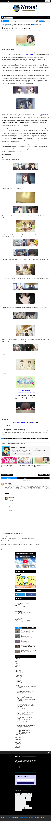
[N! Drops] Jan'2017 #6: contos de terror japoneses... (25, 706)
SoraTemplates (9, 817)
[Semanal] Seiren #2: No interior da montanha (24, 711)
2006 (17, 747)
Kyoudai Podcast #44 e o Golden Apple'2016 (24, 693)
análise (6, 24)
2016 (17, 734)
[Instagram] (16, 767)
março (18, 682)
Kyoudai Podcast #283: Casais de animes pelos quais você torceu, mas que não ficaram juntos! (24, 607)
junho (18, 679)
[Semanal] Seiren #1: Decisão (23, 724)
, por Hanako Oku (27, 395)
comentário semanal (17, 24)
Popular (25, 627)
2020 (17, 666)
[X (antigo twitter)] (6, 1)
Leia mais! (17, 765)
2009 (17, 743)
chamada (29, 793)
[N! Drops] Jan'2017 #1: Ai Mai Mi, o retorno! (26, 728)
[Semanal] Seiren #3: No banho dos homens (24, 698)
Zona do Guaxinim (20, 615)
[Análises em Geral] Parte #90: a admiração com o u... (26, 687)
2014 (17, 737)
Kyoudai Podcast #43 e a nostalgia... (25, 715)
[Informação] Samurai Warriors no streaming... (24, 702)
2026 (17, 658)
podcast (18, 795)
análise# (6, 438)
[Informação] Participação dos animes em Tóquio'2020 (26, 700)
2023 (17, 662)
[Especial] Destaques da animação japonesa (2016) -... (24, 695)
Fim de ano (18, 810)
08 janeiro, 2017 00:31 (8, 484)
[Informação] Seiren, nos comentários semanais (25, 727)
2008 (17, 744)
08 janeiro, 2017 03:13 (12, 498)
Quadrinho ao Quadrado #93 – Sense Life (24, 612)
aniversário (28, 808)
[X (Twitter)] (22, 767)
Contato (16, 752)
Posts (18, 627)
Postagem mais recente (7, 474)
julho (18, 677)
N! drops (24, 795)
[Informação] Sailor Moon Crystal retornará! (26, 691)
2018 (17, 669)
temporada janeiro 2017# (42, 438)
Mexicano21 (8, 483)
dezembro (19, 671)
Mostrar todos (34, 624)
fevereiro (19, 684)
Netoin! (33, 817)
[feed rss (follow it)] (2, 1)
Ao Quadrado (19, 611)
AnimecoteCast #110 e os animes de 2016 (26, 725)
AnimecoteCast (20, 808)
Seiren (23, 24)
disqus (25, 478)
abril (18, 681)
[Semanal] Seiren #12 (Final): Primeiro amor (40, 466)
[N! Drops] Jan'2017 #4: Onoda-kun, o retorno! (25, 718)
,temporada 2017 (36, 30)
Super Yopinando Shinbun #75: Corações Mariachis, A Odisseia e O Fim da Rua (24, 621)
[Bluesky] (44, 819)
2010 (17, 742)
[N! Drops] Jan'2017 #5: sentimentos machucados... (25, 713)
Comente (32, 627)
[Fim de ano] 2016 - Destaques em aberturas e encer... (24, 733)
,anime (19, 30)
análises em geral (20, 801)
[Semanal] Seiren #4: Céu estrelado (24, 688)
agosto (19, 676)
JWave (17, 601)
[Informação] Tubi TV (21, 690)
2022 (17, 663)
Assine (25, 783)
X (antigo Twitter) (27, 453)
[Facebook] (19, 767)
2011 (17, 741)
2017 (17, 670)
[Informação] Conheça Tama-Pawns (25, 704)
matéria (23, 799)
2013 (17, 738)
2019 (17, 667)
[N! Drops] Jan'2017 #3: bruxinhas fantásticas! (24, 720)
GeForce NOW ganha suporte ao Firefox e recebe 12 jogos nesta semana (25, 603)
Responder (6, 493)
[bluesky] (4, 1)
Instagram (20, 453)
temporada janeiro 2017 (37, 24)
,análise (16, 30)
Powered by (22, 786)
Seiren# (26, 438)
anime (10, 24)
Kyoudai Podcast (20, 797)
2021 (17, 665)
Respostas (8, 495)
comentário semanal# (18, 438)
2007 (17, 746)
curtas (17, 799)
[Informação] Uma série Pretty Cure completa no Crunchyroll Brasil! (8, 467)
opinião (23, 793)
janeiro (18, 685)
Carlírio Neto (11, 497)
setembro (19, 675)
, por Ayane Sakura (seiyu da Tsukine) (29, 397)
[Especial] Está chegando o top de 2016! (25, 714)
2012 (17, 739)
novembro (19, 672)
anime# (11, 438)
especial (28, 797)
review (28, 799)
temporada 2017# (32, 438)
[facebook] (8, 1)
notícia (30, 795)
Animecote (19, 605)
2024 (17, 661)
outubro (19, 674)
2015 (17, 736)
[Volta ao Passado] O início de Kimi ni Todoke (25, 731)
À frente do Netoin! (7, 752)
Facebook (29, 422)
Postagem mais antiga (44, 474)
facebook (41, 478)
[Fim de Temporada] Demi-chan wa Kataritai (25, 466)
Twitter (36, 422)
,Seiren (31, 30)
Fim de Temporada (20, 803)
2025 (17, 660)
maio (18, 680)
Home (3, 24)
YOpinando (19, 619)
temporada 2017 (29, 24)
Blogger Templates (24, 817)
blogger (9, 478)
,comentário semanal (25, 30)
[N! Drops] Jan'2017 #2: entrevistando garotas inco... (25, 722)
